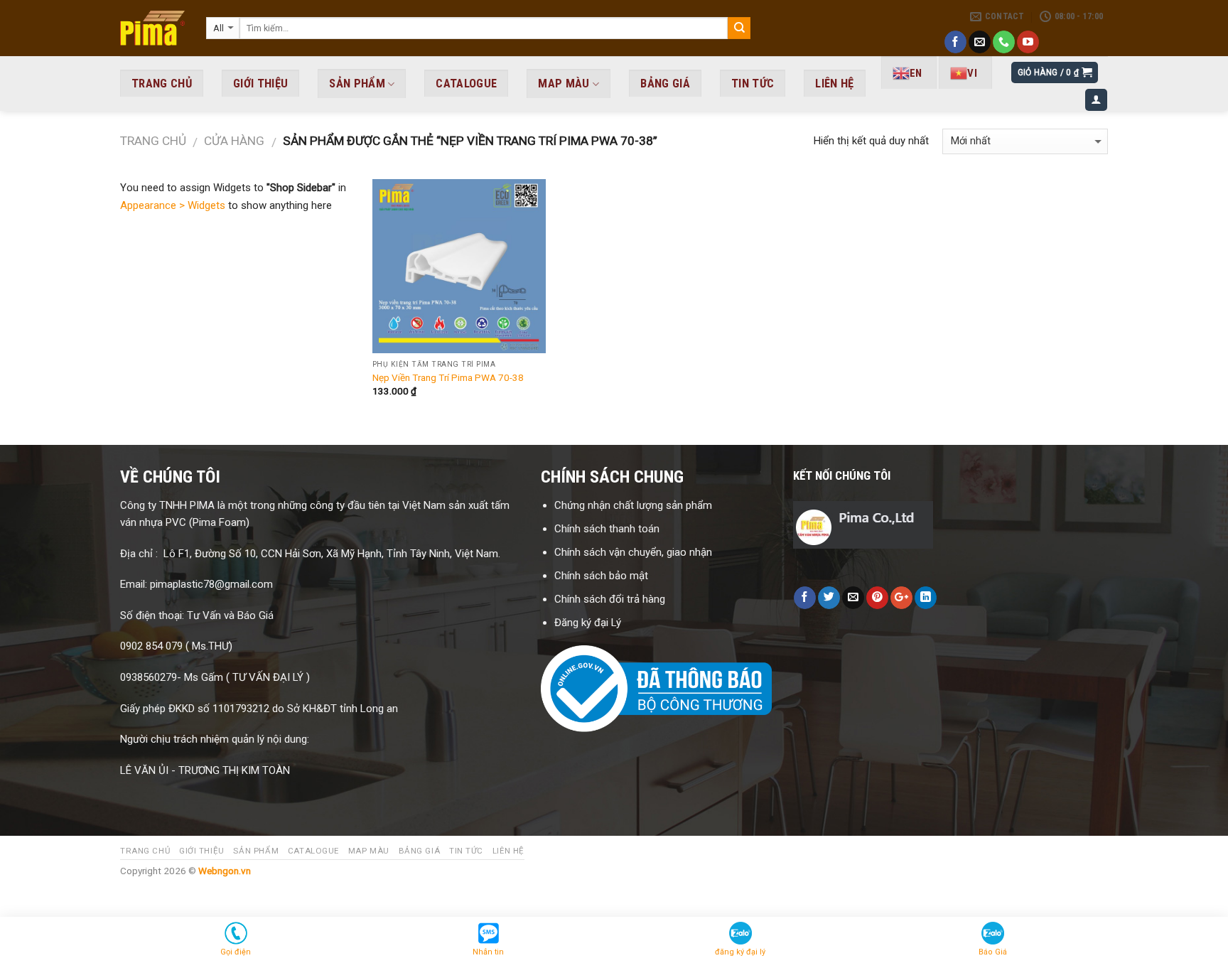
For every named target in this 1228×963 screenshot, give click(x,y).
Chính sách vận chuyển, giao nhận (633, 552)
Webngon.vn (224, 870)
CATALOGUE (466, 83)
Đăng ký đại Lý (589, 622)
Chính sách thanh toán (606, 528)
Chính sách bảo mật (601, 575)
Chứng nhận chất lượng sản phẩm (633, 505)
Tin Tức (752, 83)
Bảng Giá (665, 83)
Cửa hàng (234, 141)
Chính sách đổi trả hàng (611, 599)
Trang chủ (153, 141)
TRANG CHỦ (161, 83)
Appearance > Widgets (172, 205)
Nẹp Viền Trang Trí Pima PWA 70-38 (448, 377)
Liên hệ (834, 83)
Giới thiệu (260, 83)
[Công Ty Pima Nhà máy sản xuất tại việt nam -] (152, 28)
